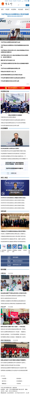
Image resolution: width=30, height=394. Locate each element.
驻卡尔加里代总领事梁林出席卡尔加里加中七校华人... (13, 362)
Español (15, 0)
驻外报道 (3, 269)
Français (10, 0)
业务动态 (3, 211)
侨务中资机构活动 (6, 340)
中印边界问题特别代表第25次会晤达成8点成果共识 (13, 77)
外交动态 (20, 9)
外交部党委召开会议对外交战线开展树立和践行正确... (13, 151)
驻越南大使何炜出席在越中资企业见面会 (10, 365)
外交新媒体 (19, 381)
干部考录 (19, 383)
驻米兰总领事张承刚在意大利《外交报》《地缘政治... (13, 331)
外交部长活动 (5, 91)
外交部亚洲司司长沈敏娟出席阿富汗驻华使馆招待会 (13, 241)
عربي (22, 0)
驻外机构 (19, 378)
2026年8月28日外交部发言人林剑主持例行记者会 (12, 200)
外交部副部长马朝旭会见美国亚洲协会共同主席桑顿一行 (14, 158)
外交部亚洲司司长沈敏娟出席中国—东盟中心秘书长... (13, 239)
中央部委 (4, 378)
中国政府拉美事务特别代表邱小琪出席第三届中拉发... (13, 236)
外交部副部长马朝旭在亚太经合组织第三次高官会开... (13, 153)
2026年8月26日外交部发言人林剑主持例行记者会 (12, 205)
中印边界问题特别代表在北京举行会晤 (10, 81)
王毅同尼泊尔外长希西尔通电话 (8, 117)
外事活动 (3, 273)
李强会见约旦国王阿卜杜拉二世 (8, 71)
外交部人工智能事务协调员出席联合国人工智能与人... (13, 233)
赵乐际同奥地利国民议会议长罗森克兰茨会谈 (11, 74)
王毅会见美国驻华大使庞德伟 (15, 115)
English (6, 0)
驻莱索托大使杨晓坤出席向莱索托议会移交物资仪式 (13, 301)
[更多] (27, 84)
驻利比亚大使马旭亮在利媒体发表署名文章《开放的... (13, 329)
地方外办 (4, 381)
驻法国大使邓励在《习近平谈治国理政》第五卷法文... (13, 334)
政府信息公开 (17, 264)
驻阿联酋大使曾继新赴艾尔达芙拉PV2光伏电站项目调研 (14, 370)
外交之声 (3, 306)
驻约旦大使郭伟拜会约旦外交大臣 (9, 298)
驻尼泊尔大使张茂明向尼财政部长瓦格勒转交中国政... (13, 295)
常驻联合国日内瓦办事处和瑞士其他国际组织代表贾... (13, 303)
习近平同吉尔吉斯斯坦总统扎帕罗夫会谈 (10, 42)
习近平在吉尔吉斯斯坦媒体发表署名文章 (10, 68)
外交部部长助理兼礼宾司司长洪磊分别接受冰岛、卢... (13, 156)
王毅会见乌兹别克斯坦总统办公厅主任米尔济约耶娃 (13, 122)
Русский (19, 0)
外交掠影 (10, 306)
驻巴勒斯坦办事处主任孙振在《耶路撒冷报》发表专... (13, 337)
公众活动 (10, 273)
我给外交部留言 (18, 261)
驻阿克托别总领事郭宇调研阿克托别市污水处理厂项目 (14, 367)
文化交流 (15, 340)
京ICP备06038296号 (20, 392)
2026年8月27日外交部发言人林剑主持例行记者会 (12, 202)
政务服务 (15, 257)
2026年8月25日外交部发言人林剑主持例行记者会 (12, 208)
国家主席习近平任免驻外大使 (8, 60)
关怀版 (25, 0)
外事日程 (13, 173)
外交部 (7, 9)
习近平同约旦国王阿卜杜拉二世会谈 (10, 39)
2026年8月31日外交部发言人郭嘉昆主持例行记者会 (13, 197)
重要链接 (4, 383)
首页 (2, 9)
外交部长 (13, 9)
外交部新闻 (4, 128)
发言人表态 (4, 177)
